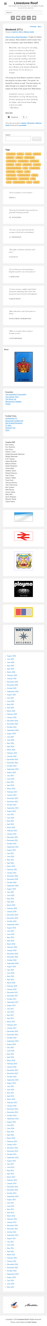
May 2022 (10, 821)
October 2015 (11, 1077)
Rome (18, 164)
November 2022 (12, 802)
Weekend (30, 123)
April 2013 (10, 1174)
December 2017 (12, 992)
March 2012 (11, 1216)
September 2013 (12, 1157)
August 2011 (11, 1238)
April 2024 (10, 746)
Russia (20, 171)
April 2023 (10, 785)
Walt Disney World (24, 175)
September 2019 (12, 924)
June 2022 (10, 818)
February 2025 (12, 714)
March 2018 (11, 983)
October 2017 (11, 999)
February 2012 (12, 1219)
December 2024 (12, 721)
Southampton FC (11, 418)
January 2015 (11, 1106)
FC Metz (8, 425)
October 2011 (11, 1232)
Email (34, 18)
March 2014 (11, 1138)
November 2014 (12, 1112)
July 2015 (10, 1086)
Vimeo (23, 18)
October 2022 (11, 805)
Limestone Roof (26, 3)
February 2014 (12, 1141)
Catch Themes (32, 1322)
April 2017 (10, 1018)
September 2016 (12, 1041)
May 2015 (10, 1093)
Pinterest (13, 18)
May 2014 (10, 1132)
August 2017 (11, 1005)
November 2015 (12, 1073)
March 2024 (11, 750)
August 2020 (11, 889)
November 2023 (12, 763)
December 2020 (12, 876)
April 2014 (10, 1135)
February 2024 (12, 753)
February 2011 (12, 1258)
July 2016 (10, 1047)
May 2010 (10, 1287)
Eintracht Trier (10, 428)
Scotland (37, 164)
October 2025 (11, 688)
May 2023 (10, 782)
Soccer (28, 153)
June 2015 (10, 1090)
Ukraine (20, 153)
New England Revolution (13, 423)
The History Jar (10, 399)
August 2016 (11, 1044)
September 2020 (12, 886)
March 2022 (11, 827)
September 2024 (12, 730)
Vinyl (9, 182)
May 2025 (10, 704)
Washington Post (19, 182)
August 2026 (11, 656)
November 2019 (12, 918)
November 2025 (12, 685)
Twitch (27, 171)
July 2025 (10, 698)
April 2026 (10, 669)
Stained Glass (24, 178)
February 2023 (12, 792)
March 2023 (11, 789)
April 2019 (10, 941)
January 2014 (11, 1144)
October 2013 (11, 1154)
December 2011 (12, 1225)
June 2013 (10, 1167)
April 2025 (10, 708)
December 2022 (12, 798)
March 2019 (11, 944)
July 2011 (10, 1242)
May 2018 (10, 976)
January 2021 (11, 873)
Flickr (29, 18)
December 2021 (12, 837)
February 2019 (12, 947)
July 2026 (10, 659)
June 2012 (10, 1206)
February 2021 (12, 869)
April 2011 (10, 1251)
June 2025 (10, 701)
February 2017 (12, 1025)
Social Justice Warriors (14, 167)
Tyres (29, 182)
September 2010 (12, 1274)
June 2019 (10, 934)
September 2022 (12, 808)
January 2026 (11, 678)
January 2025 (11, 717)
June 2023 (10, 779)
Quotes (24, 123)
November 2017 (12, 996)
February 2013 (12, 1180)
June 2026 (10, 662)
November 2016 (12, 1035)
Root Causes (11, 175)
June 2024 (10, 740)
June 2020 (10, 895)
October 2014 (11, 1115)
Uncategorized (23, 160)
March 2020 (11, 905)
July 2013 (10, 1164)
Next (40, 26)
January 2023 (11, 795)
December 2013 (12, 1148)
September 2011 (12, 1235)
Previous (32, 26)
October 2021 (11, 844)
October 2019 (11, 921)
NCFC (7, 430)
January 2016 (11, 1067)
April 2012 (10, 1213)
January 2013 (11, 1183)
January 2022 (11, 834)
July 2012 (10, 1203)
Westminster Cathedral (13, 401)
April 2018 (10, 979)
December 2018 (12, 954)
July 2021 (10, 853)
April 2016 (10, 1057)
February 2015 (12, 1102)
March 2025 (11, 711)
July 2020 (10, 892)
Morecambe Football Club (14, 421)
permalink (23, 125)
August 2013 (11, 1161)
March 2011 (11, 1255)
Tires (25, 167)
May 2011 (10, 1248)
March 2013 (11, 1177)
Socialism (10, 164)
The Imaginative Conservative (15, 394)
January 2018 (11, 989)
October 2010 (11, 1271)
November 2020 (12, 879)
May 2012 (10, 1209)
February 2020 (12, 908)
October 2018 (11, 960)
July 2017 (10, 1009)
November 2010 (12, 1268)
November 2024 (12, 724)
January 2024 (11, 756)
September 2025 (12, 691)
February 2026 (12, 675)
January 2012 (11, 1222)
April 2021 (10, 863)
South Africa (11, 153)
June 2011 (10, 1245)
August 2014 (11, 1122)
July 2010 (10, 1280)
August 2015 (11, 1083)
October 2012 (11, 1193)
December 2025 (12, 682)
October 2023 (11, 766)
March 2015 (11, 1099)
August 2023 (11, 772)
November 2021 (12, 840)
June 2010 (10, 1284)
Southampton (11, 160)
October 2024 (11, 727)
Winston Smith (29, 32)
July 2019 (10, 931)
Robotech (10, 157)
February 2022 (12, 831)
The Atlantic (34, 160)
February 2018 (12, 986)
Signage (19, 157)
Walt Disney (27, 164)
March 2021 (11, 866)
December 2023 (12, 759)
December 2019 (12, 915)
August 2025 (11, 695)
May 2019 (10, 937)
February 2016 (12, 1064)
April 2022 (10, 824)
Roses (36, 182)
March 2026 (11, 672)
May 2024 (10, 743)
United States (29, 157)
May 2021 (10, 860)
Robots (35, 175)
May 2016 (10, 1054)
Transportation (35, 167)
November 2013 (12, 1151)
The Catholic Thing (12, 397)
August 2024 (11, 733)
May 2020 (10, 899)
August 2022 (11, 811)
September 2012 (12, 1196)
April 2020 (10, 902)
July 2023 (10, 776)
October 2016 (11, 1038)
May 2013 (10, 1170)
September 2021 (12, 847)
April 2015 (10, 1096)
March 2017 (11, 1022)
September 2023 (12, 769)
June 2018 (10, 973)
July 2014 (10, 1125)
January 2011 (11, 1261)
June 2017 (10, 1012)
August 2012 (11, 1200)
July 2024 (10, 737)
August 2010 (11, 1277)
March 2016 (11, 1060)
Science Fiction (12, 178)
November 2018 (12, 957)
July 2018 (10, 970)
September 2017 (12, 1002)
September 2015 (12, 1080)
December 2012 (12, 1187)
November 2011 (12, 1229)
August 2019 (11, 928)
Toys (33, 178)
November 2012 (12, 1190)
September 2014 (12, 1119)
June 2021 (10, 856)
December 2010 (12, 1264)
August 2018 (11, 967)
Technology (11, 171)
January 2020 (11, 911)
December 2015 (12, 1070)
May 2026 (10, 666)
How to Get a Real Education (16, 37)
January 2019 (11, 950)
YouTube (18, 18)
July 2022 (10, 814)
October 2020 (11, 882)
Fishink (7, 404)
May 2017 (10, 1015)
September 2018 (12, 963)
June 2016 (10, 1051)
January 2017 (11, 1028)
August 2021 (11, 850)
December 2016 (12, 1031)
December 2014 (12, 1109)
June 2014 (10, 1128)
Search (7, 135)
